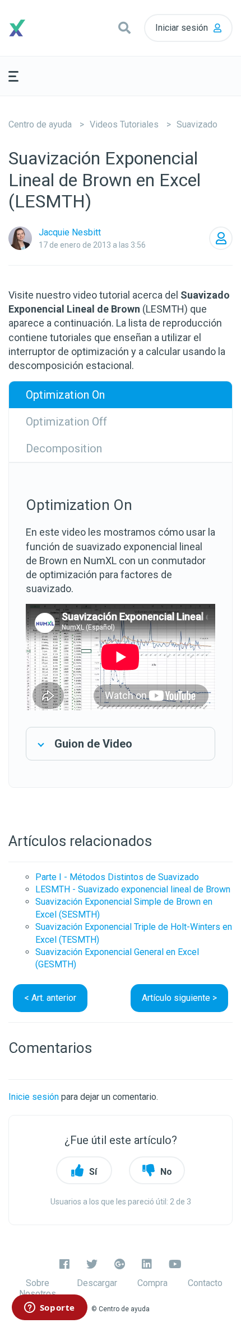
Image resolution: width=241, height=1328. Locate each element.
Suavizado (197, 124)
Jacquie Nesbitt (70, 232)
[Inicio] (36, 28)
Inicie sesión (33, 1096)
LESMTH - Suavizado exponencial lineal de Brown (132, 889)
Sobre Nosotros (37, 1288)
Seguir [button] (221, 238)
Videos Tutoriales (124, 124)
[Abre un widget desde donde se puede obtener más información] (49, 1308)
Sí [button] (93, 1171)
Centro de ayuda (40, 124)
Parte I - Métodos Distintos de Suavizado (117, 877)
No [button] (166, 1171)
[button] (124, 28)
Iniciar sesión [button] (181, 27)
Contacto (205, 1283)
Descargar (97, 1283)
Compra (152, 1283)
